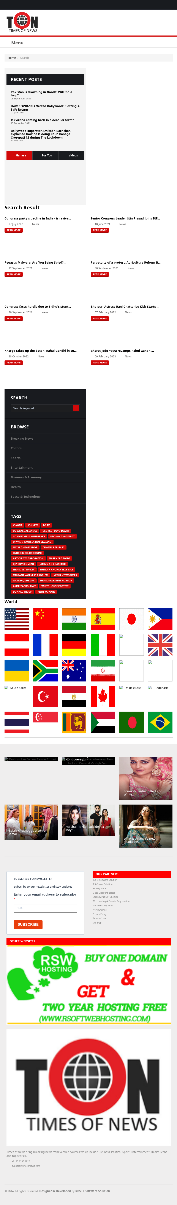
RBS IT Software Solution (105, 880)
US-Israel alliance (25, 530)
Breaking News (22, 438)
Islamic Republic (53, 547)
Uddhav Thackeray (62, 536)
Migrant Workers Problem (30, 575)
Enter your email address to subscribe (45, 894)
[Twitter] (165, 5)
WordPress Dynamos (103, 905)
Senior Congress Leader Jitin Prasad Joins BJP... (125, 218)
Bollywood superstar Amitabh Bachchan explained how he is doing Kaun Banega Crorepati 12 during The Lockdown (41, 134)
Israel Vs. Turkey (24, 569)
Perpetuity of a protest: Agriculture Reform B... (126, 262)
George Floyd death (56, 530)
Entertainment (22, 467)
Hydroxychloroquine (27, 553)
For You (47, 155)
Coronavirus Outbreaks (29, 536)
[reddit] (154, 5)
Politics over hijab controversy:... (79, 757)
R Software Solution (102, 884)
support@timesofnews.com (26, 1166)
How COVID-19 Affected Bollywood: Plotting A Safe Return (45, 107)
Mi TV (46, 525)
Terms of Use (99, 918)
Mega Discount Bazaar (104, 892)
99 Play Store (99, 888)
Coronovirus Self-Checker (105, 897)
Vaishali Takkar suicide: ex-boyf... (85, 828)
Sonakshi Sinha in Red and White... (143, 792)
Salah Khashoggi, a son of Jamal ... (27, 832)
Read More (14, 230)
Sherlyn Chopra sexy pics (56, 569)
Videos (73, 155)
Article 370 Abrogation (28, 558)
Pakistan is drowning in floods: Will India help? (41, 93)
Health (16, 487)
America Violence (24, 586)
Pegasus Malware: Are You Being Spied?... (35, 262)
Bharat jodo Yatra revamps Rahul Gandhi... (122, 351)
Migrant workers (65, 575)
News (35, 224)
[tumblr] (170, 5)
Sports (16, 458)
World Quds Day (24, 580)
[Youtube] (159, 5)
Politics (16, 448)
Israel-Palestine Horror (56, 580)
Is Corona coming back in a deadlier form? (42, 120)
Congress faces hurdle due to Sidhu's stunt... (38, 306)
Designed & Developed (55, 1191)
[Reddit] (154, 1191)
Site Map (97, 922)
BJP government (23, 563)
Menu (17, 43)
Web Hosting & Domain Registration (111, 901)
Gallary (21, 155)
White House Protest (54, 586)
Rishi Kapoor (46, 591)
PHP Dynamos (100, 909)
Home (12, 58)
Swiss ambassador (25, 547)
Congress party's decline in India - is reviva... (38, 218)
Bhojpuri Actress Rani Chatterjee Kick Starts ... (125, 306)
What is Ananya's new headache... (139, 840)
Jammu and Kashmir (53, 563)
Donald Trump (22, 591)
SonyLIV (32, 525)
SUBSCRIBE (28, 924)
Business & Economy (26, 477)
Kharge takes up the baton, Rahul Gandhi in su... (41, 351)
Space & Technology (26, 496)
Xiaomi (17, 525)
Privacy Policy (99, 914)
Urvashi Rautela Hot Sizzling (32, 541)
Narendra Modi (59, 558)
